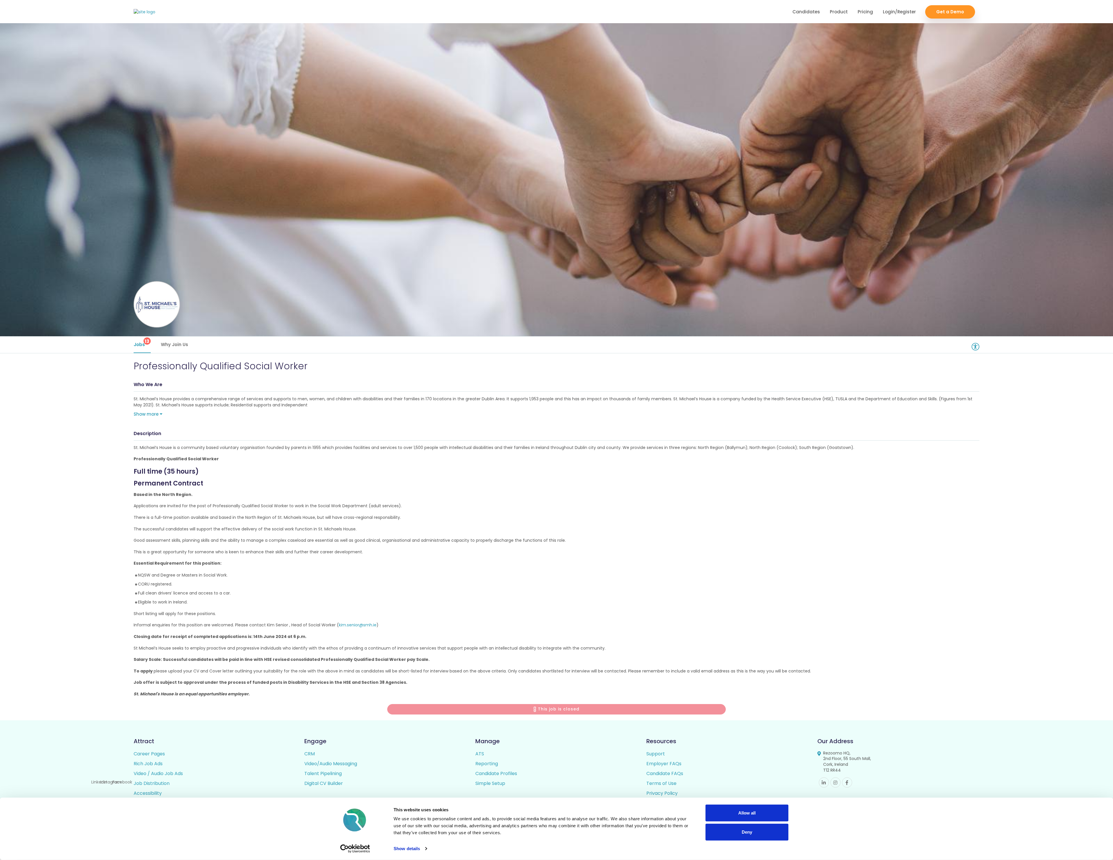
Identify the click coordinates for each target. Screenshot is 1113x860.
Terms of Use (661, 783)
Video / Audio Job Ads (158, 773)
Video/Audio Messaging (330, 763)
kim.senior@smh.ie (358, 625)
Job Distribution (152, 783)
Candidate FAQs (664, 773)
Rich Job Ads (148, 763)
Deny (747, 831)
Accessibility (148, 793)
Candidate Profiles (496, 773)
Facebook (847, 782)
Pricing (865, 12)
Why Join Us (174, 344)
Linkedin (824, 782)
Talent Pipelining (323, 773)
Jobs (142, 343)
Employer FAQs (663, 763)
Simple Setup (490, 783)
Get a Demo (950, 12)
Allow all (747, 812)
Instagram (835, 782)
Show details (407, 848)
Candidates (806, 12)
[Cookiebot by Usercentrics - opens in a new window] (355, 848)
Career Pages (149, 753)
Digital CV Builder (323, 783)
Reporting (486, 763)
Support (655, 753)
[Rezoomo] (144, 12)
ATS (479, 753)
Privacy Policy (662, 793)
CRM (309, 753)
